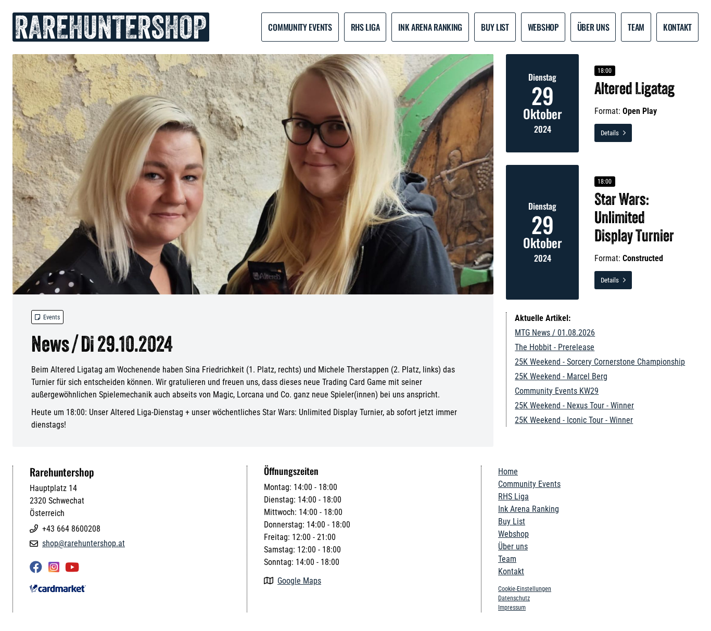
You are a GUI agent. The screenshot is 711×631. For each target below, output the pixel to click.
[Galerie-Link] (252, 174)
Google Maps (299, 581)
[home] (110, 27)
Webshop (543, 27)
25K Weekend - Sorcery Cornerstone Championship (600, 362)
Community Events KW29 (557, 391)
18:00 (605, 70)
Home (508, 472)
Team (507, 559)
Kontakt (677, 27)
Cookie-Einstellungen (524, 589)
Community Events (300, 27)
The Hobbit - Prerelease (554, 347)
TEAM (636, 27)
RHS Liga (365, 27)
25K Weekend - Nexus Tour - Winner (574, 405)
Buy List (495, 27)
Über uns (593, 27)
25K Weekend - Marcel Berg (561, 376)
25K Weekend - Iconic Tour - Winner (574, 420)
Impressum (512, 607)
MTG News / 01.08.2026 (555, 333)
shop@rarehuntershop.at (83, 543)
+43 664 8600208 (71, 529)
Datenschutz (514, 598)
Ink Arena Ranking (430, 27)
